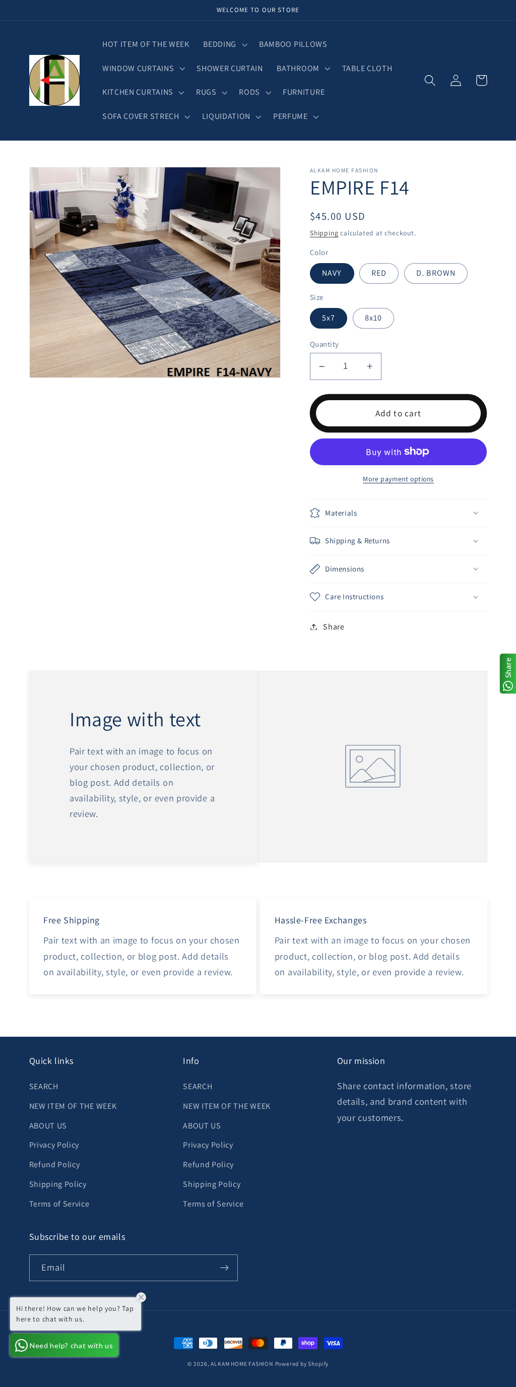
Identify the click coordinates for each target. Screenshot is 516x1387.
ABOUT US (48, 1125)
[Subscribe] (224, 1268)
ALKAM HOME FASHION (242, 1363)
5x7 (328, 317)
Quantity (324, 344)
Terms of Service (59, 1204)
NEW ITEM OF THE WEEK (73, 1106)
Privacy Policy (54, 1145)
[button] (224, 44)
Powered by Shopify (302, 1363)
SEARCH (43, 1086)
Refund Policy (54, 1164)
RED (378, 273)
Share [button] (333, 626)
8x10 (373, 317)
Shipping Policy (58, 1184)
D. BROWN (436, 273)
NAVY (332, 273)
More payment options (398, 478)
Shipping (324, 232)
